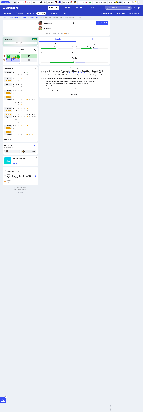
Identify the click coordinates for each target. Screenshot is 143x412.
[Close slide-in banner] (6, 397)
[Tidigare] (12, 2)
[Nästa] (141, 2)
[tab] (57, 39)
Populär (6, 2)
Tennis (42, 13)
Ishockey (54, 13)
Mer (63, 13)
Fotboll (9, 13)
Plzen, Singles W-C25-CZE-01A (26, 17)
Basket (31, 13)
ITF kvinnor (11, 17)
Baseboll (20, 13)
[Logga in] (138, 8)
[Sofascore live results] (10, 8)
